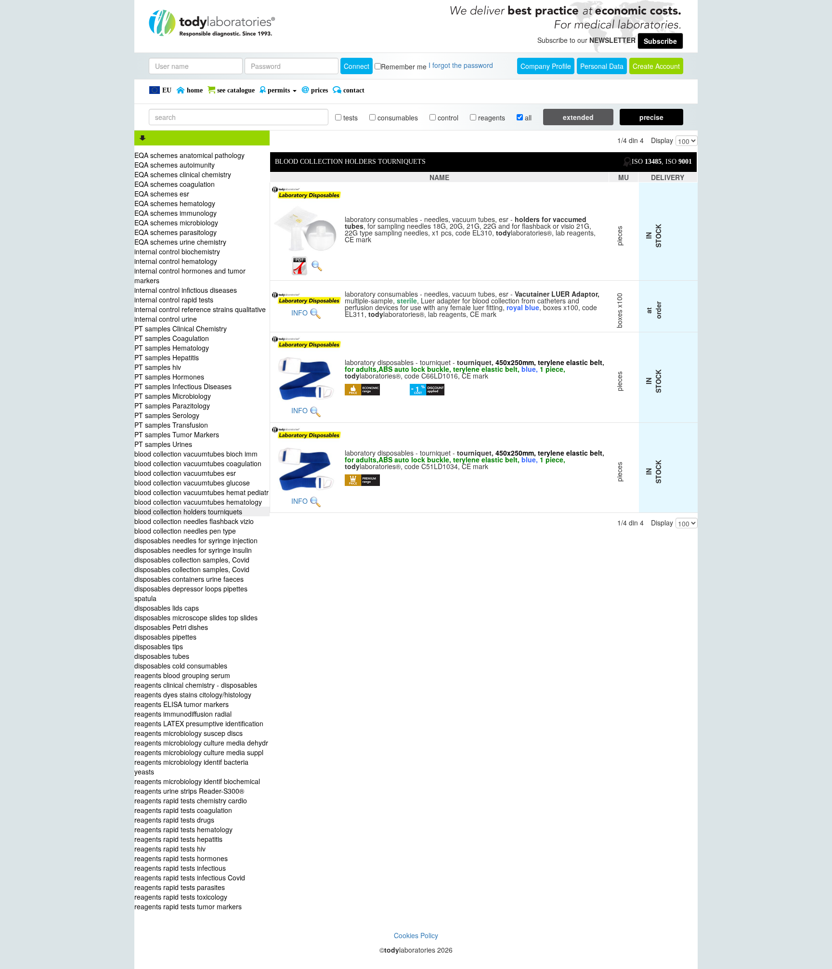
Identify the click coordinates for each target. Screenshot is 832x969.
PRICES (318, 90)
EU (165, 90)
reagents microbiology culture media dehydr (201, 742)
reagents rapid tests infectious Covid (189, 877)
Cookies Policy (416, 935)
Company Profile (545, 66)
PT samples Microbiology (172, 396)
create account (656, 66)
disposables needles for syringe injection (196, 540)
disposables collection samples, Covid (191, 559)
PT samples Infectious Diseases (183, 386)
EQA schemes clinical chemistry (182, 174)
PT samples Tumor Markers (176, 434)
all (527, 117)
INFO (299, 312)
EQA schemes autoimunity (174, 165)
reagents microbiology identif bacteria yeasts (191, 766)
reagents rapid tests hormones (181, 858)
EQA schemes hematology (174, 203)
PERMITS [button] (279, 90)
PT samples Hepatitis (166, 357)
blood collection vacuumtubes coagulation (197, 463)
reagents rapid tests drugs (174, 820)
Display (662, 140)
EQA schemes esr (161, 193)
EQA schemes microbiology (176, 222)
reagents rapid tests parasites (179, 887)
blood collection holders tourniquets (188, 511)
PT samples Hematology (171, 348)
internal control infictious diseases (185, 290)
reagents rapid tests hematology (183, 829)
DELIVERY (667, 177)
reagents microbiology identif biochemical (197, 781)
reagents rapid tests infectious (180, 868)
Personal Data (602, 66)
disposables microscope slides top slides (196, 617)
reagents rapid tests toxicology (180, 897)
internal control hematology (175, 261)
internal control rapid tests (173, 299)
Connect (356, 66)
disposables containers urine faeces (189, 579)
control (447, 117)
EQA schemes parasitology (175, 232)
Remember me (404, 66)
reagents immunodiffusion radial (183, 714)
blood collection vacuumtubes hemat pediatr (201, 492)
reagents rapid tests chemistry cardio (190, 800)
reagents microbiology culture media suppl (198, 752)
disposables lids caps (166, 608)
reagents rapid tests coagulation (183, 810)
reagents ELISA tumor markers (181, 704)
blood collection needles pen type (185, 531)
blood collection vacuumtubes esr (185, 473)
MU (623, 177)
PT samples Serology (166, 415)
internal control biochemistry (177, 251)
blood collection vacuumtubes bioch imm (196, 453)
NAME (439, 177)
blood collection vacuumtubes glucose (192, 482)
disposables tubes (161, 656)
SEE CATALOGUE (235, 90)
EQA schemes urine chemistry (180, 242)
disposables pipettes (165, 637)
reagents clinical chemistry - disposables (195, 685)
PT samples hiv (157, 367)
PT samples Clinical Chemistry (180, 328)
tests (349, 117)
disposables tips (158, 646)
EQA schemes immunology (175, 213)
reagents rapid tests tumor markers (188, 906)
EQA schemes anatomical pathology (189, 155)
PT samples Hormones (169, 376)
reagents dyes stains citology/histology (192, 694)
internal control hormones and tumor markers (190, 275)
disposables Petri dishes (171, 627)
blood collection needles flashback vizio (194, 521)
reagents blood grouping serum (182, 675)
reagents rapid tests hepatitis (178, 839)
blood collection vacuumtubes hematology (198, 502)
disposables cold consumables (180, 665)
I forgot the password (461, 65)
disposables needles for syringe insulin (193, 550)
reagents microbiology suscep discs (188, 733)
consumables (397, 117)
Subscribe (660, 41)
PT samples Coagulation (171, 338)
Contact (352, 90)
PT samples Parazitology (172, 405)
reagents (490, 117)
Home (194, 90)
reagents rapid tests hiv (170, 848)
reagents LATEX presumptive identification (198, 723)
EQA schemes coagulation (174, 184)
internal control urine (165, 319)
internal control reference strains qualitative (200, 309)
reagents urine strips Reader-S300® (189, 791)
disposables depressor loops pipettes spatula (190, 593)
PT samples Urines (163, 444)
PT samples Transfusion (171, 425)
